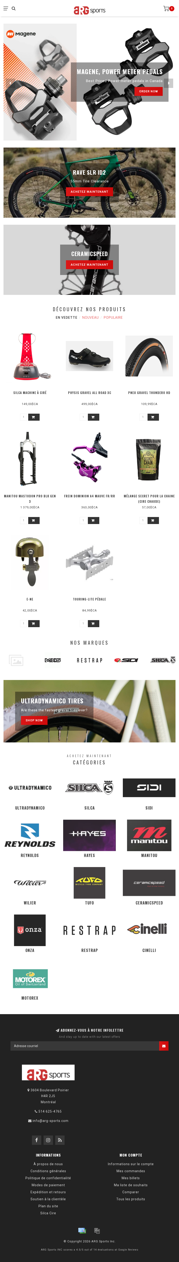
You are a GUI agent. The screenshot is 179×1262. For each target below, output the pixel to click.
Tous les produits (130, 1199)
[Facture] (97, 1230)
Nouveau (90, 317)
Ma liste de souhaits (131, 1185)
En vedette (66, 317)
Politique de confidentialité (48, 1178)
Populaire (113, 317)
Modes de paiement (48, 1185)
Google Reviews (128, 1249)
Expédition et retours (48, 1192)
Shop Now (34, 720)
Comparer (130, 1192)
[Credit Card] (82, 1230)
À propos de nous (48, 1164)
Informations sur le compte (131, 1164)
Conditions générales (48, 1171)
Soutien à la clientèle (48, 1199)
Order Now (148, 91)
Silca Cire (48, 1213)
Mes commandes (131, 1171)
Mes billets (131, 1178)
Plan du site (48, 1206)
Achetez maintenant (89, 191)
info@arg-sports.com (51, 1121)
